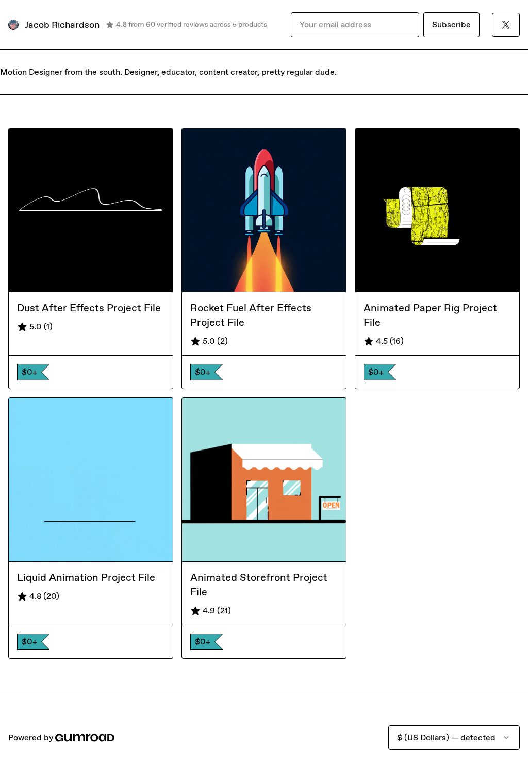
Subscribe (451, 24)
